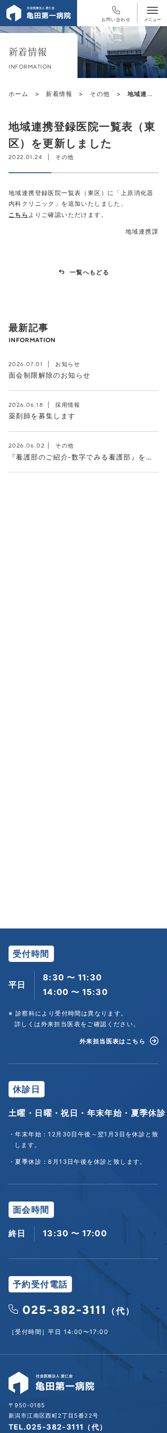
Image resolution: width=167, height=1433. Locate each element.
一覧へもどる (89, 272)
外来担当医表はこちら (113, 1041)
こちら (18, 214)
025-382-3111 (78, 1309)
